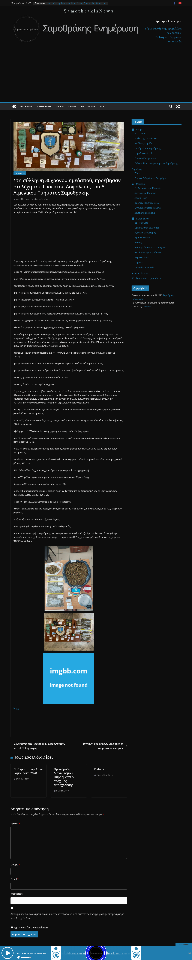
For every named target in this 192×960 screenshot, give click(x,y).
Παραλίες (139, 262)
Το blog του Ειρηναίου (168, 37)
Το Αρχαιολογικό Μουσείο (148, 188)
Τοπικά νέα (26, 106)
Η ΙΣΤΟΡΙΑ (140, 133)
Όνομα (15, 864)
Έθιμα (137, 173)
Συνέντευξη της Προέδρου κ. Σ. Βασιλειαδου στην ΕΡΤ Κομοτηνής (39, 746)
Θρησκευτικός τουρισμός (147, 227)
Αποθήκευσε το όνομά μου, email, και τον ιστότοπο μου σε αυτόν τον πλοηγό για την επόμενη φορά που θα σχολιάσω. (67, 916)
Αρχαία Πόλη (141, 197)
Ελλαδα (60, 106)
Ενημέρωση (44, 106)
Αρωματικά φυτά (140, 273)
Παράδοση (137, 169)
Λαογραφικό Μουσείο (145, 193)
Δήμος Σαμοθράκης (156, 28)
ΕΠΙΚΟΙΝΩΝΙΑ (88, 106)
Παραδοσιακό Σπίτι (144, 153)
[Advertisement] (96, 80)
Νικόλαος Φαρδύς (143, 143)
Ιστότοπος (16, 893)
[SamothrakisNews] (14, 106)
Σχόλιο (15, 823)
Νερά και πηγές (142, 257)
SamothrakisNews (89, 11)
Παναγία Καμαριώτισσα (146, 158)
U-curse (147, 306)
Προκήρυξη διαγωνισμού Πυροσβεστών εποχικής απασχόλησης (64, 777)
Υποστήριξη (175, 41)
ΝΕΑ (102, 106)
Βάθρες (138, 242)
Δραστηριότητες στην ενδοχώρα (150, 247)
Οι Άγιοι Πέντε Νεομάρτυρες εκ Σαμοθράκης (156, 163)
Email (14, 879)
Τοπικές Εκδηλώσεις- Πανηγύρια (150, 178)
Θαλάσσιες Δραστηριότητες (148, 252)
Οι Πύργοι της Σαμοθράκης (148, 148)
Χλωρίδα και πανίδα (144, 267)
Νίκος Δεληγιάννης (42, 199)
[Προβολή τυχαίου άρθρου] (178, 106)
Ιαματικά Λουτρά (142, 237)
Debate (99, 769)
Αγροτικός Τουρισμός (145, 232)
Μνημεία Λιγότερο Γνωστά (147, 207)
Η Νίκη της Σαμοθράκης (146, 138)
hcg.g (16, 708)
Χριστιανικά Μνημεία (145, 212)
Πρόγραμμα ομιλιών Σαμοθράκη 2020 (28, 771)
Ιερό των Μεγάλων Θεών (147, 202)
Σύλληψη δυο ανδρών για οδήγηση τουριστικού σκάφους (103, 746)
